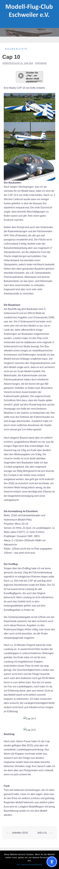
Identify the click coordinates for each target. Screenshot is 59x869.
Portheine (41, 63)
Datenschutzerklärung (31, 864)
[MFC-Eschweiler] (29, 10)
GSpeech (39, 81)
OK (18, 864)
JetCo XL (42, 832)
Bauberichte (16, 49)
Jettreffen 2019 (20, 832)
